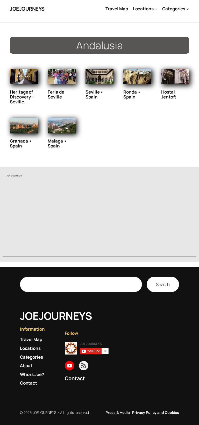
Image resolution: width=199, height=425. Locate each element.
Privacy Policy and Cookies (155, 412)
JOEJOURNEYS (27, 8)
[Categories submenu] (187, 9)
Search (163, 284)
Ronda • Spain (131, 94)
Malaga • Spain (57, 143)
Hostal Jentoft (168, 94)
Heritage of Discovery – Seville (22, 96)
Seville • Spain (94, 94)
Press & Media (117, 412)
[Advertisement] (99, 217)
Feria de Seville (56, 94)
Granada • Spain (21, 143)
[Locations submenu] (156, 9)
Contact (75, 378)
